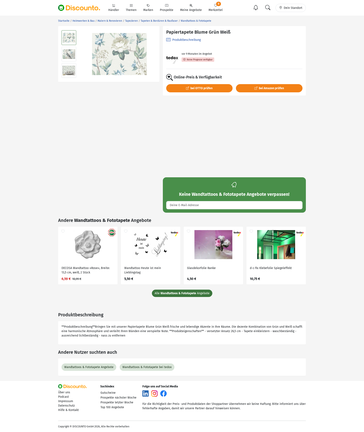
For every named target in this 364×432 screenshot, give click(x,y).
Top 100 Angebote (112, 407)
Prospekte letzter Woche (116, 402)
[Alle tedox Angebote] (172, 58)
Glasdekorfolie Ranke (201, 268)
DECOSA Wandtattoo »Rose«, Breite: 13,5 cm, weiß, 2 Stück (86, 270)
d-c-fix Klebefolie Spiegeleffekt (271, 268)
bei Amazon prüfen (271, 88)
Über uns (64, 392)
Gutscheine (108, 393)
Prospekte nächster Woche (118, 397)
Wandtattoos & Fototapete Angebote (89, 367)
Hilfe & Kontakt (68, 410)
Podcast (63, 397)
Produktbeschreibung (186, 40)
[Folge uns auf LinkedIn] (145, 393)
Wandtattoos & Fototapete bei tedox (147, 367)
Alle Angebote (182, 293)
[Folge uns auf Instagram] (154, 393)
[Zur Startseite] (81, 8)
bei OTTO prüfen (201, 88)
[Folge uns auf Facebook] (163, 393)
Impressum (65, 401)
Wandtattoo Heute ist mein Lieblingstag (142, 270)
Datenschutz (66, 405)
